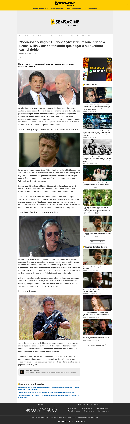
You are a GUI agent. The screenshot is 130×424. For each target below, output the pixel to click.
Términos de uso (67, 417)
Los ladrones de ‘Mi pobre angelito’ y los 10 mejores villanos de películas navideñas (96, 337)
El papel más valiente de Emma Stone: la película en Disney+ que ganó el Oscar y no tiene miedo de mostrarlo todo (96, 184)
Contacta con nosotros (56, 417)
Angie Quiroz (29, 370)
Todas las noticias (40, 9)
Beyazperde (100, 408)
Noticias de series (74, 9)
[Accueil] (65, 3)
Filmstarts (85, 408)
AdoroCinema (72, 411)
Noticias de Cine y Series (29, 35)
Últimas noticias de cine (97, 242)
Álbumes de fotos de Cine (97, 345)
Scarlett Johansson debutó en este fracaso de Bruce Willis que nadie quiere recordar (46, 392)
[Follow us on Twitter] (39, 410)
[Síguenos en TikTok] (49, 410)
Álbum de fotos (91, 9)
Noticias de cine (57, 9)
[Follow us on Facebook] (33, 410)
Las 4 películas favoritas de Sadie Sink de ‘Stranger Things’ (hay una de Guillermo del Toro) (96, 314)
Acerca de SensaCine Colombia (40, 417)
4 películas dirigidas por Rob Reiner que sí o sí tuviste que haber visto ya (97, 290)
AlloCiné (70, 408)
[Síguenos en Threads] (54, 410)
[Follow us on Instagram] (44, 410)
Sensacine (87, 411)
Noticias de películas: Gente (51, 35)
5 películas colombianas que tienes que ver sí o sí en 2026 (97, 234)
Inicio (20, 35)
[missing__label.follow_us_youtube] (28, 410)
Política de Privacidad (79, 417)
